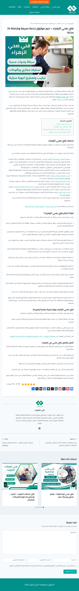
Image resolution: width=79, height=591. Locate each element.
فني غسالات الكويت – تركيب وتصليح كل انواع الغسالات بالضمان (22, 497)
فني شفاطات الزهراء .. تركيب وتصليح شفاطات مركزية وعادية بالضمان (33, 336)
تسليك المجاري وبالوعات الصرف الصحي (56, 159)
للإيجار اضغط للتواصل (39, 2)
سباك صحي (45, 7)
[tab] (43, 507)
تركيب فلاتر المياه (64, 192)
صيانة (50, 355)
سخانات (35, 7)
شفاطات (12, 7)
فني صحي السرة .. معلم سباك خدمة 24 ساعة (41, 206)
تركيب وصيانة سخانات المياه (60, 176)
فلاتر (19, 7)
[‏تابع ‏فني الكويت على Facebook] (39, 428)
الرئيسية (71, 23)
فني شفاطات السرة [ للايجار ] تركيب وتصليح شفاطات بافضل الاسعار (61, 443)
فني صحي (56, 7)
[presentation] (59, 476)
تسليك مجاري (34, 12)
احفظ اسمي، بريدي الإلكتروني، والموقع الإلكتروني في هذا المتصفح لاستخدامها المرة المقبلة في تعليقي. (41, 566)
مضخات (27, 7)
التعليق (73, 532)
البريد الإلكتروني (44, 560)
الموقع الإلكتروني (18, 560)
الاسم (73, 560)
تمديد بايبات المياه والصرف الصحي (25, 187)
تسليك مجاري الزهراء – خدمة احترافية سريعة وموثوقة (17, 443)
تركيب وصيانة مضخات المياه (60, 181)
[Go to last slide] (73, 484)
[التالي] (5, 484)
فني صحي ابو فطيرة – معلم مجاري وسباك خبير (62, 495)
